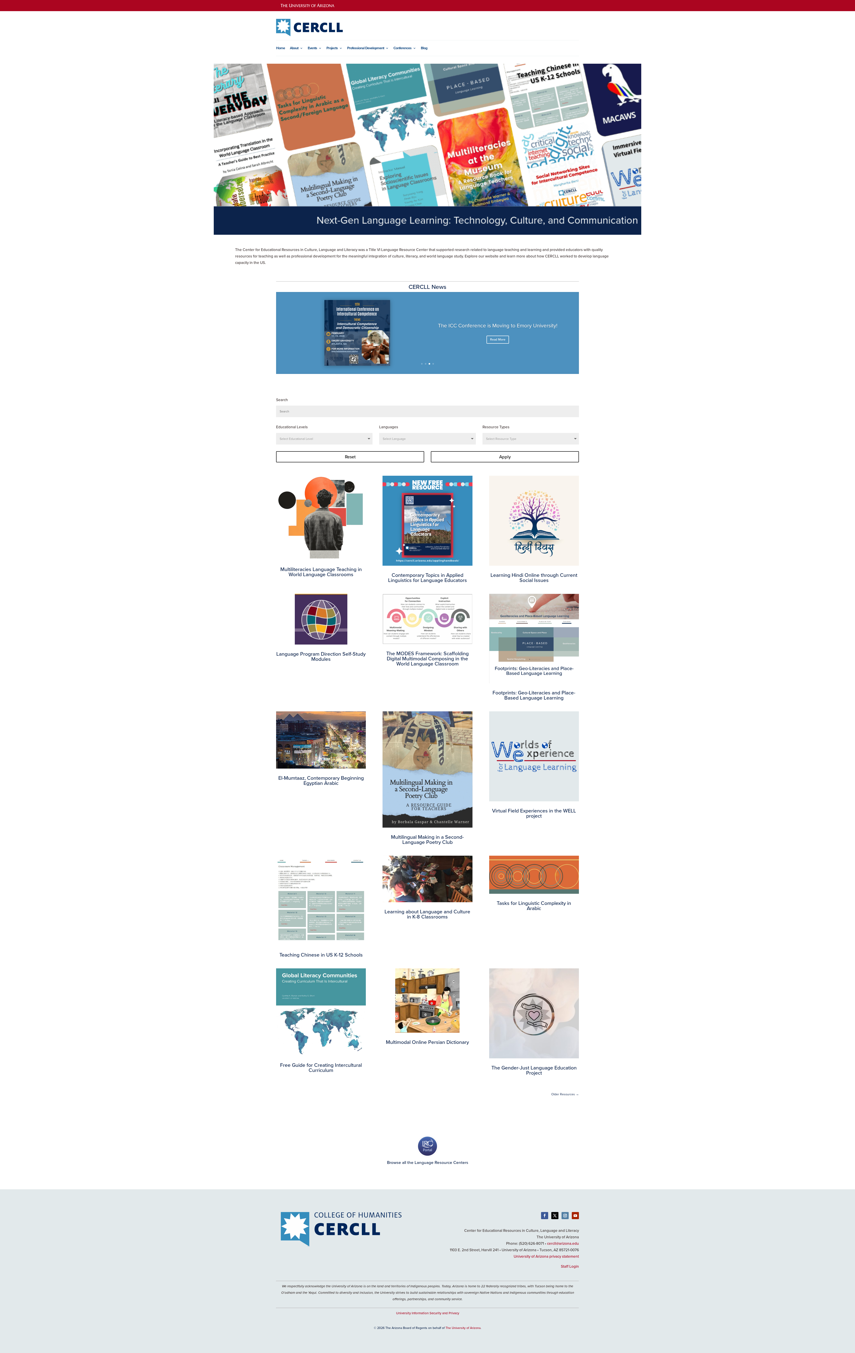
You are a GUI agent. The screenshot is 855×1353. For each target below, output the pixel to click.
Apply (505, 456)
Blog (424, 49)
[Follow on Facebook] (544, 1215)
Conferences (402, 49)
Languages (388, 427)
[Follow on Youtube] (575, 1215)
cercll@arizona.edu (563, 1243)
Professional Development (365, 49)
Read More (497, 345)
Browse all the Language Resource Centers (427, 1162)
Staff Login (570, 1266)
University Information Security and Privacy (427, 1313)
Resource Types (495, 427)
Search (282, 399)
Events (312, 49)
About (294, 49)
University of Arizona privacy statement (546, 1256)
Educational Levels (292, 427)
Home (280, 49)
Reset (350, 456)
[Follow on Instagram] (565, 1215)
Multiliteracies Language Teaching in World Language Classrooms (498, 328)
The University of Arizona (463, 1328)
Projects (332, 49)
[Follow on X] (554, 1215)
